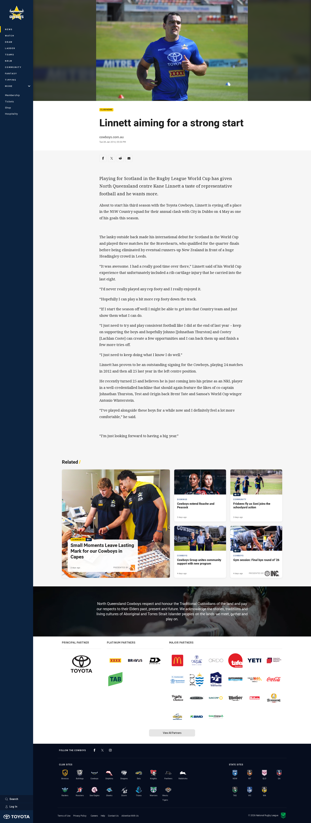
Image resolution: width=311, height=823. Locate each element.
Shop (8, 107)
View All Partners (172, 733)
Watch (9, 35)
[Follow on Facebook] (94, 750)
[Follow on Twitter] (102, 750)
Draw (9, 42)
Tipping (10, 79)
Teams (9, 54)
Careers (94, 815)
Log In (13, 806)
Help (103, 815)
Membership (12, 95)
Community (13, 67)
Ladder (10, 48)
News (9, 29)
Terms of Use (64, 815)
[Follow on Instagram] (110, 750)
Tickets (9, 101)
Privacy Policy (79, 815)
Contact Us (113, 815)
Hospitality (11, 113)
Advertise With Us (130, 815)
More (9, 86)
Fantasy (11, 73)
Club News (106, 110)
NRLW (8, 60)
